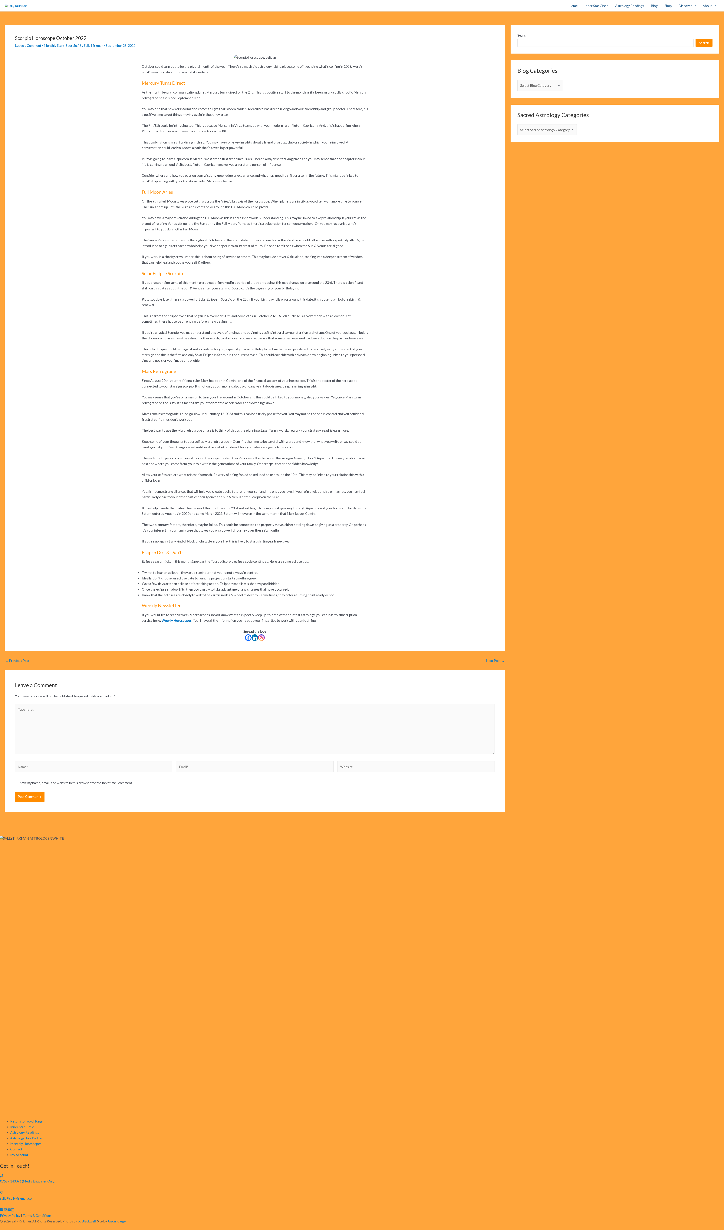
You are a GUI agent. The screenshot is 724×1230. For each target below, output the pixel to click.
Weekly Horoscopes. (177, 620)
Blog (654, 6)
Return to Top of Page (26, 1121)
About (707, 6)
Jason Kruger (117, 1221)
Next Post (495, 660)
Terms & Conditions (37, 1215)
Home (573, 6)
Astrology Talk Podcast (27, 1138)
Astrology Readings (629, 6)
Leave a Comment (28, 45)
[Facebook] (248, 637)
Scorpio (71, 45)
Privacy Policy (10, 1215)
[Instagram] (261, 637)
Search (522, 35)
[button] (694, 5)
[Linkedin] (255, 637)
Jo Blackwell (87, 1221)
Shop (668, 6)
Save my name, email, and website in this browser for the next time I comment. (76, 783)
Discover (685, 6)
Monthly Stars (54, 45)
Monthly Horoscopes (25, 1144)
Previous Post (17, 660)
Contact (16, 1149)
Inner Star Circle (596, 6)
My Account (19, 1155)
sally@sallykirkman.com (17, 1198)
